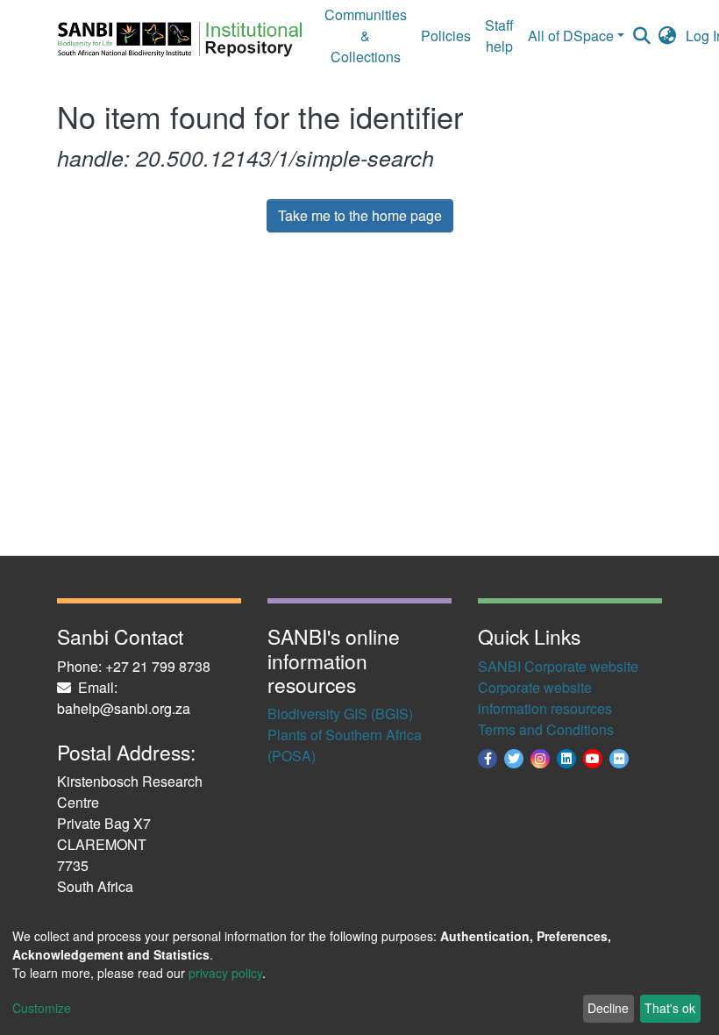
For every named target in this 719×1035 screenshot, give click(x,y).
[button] (667, 35)
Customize (41, 1008)
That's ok (669, 1008)
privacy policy (225, 972)
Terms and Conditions (546, 729)
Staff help (499, 35)
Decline (608, 1008)
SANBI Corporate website (558, 666)
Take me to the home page (360, 215)
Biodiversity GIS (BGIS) (340, 713)
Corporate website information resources (545, 697)
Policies (446, 35)
